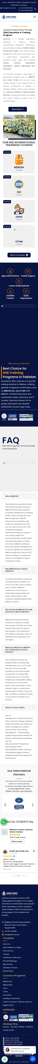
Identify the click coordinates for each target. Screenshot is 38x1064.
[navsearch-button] (35, 9)
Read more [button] (7, 869)
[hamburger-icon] (34, 17)
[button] (5, 805)
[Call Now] (3, 822)
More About (17, 109)
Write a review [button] (17, 841)
